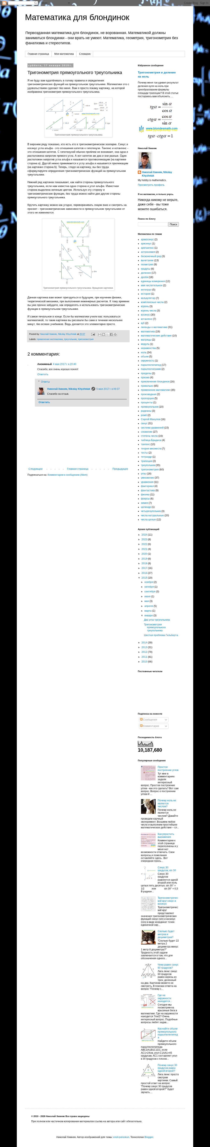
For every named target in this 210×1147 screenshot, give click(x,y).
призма (145, 377)
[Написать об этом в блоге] (104, 334)
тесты (144, 452)
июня (147, 596)
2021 (145, 549)
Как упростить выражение (166, 835)
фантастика (148, 490)
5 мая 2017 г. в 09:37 (108, 389)
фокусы (145, 498)
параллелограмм (151, 369)
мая (147, 601)
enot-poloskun (121, 1137)
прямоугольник (149, 406)
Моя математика (64, 53)
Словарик (84, 53)
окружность (147, 360)
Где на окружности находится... (165, 998)
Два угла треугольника (157, 619)
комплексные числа (152, 302)
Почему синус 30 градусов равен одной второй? (167, 1068)
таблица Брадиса (151, 440)
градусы (145, 268)
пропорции (147, 398)
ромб (144, 415)
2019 (145, 558)
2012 (145, 652)
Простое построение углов (168, 768)
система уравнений (152, 427)
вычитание (147, 260)
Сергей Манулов (150, 419)
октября (149, 586)
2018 (145, 563)
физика (145, 494)
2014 (145, 642)
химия (144, 503)
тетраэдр (146, 456)
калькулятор (148, 298)
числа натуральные (152, 515)
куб (143, 323)
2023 (145, 539)
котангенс (146, 319)
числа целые (148, 519)
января (148, 615)
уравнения (147, 482)
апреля (149, 606)
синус (144, 423)
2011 (145, 657)
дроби (144, 277)
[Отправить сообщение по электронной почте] (93, 334)
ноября (149, 582)
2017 (145, 568)
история (146, 293)
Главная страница (38, 53)
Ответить (42, 374)
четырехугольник (151, 511)
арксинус (146, 243)
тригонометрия (86, 339)
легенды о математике (154, 327)
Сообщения (150, 719)
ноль (143, 352)
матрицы (146, 339)
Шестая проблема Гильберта (161, 635)
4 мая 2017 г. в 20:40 (64, 364)
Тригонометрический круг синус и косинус (168, 900)
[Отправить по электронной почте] (100, 334)
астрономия (148, 252)
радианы (146, 410)
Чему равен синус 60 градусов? (168, 966)
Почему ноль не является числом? (167, 803)
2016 (145, 573)
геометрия (147, 264)
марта (148, 610)
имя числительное (151, 285)
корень (145, 306)
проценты (147, 402)
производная (148, 394)
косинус (145, 314)
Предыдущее (120, 468)
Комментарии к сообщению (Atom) (68, 474)
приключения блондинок (155, 381)
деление (146, 272)
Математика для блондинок (77, 17)
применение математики (50, 339)
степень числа (149, 435)
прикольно (147, 385)
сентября (150, 591)
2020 (145, 553)
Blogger (148, 1137)
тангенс (145, 444)
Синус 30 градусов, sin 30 (167, 869)
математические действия (156, 335)
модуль (145, 344)
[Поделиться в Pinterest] (115, 334)
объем (144, 356)
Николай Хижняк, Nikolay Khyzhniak (68, 389)
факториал (147, 486)
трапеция (146, 461)
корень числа (148, 310)
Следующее (36, 468)
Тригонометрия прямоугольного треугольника (155, 627)
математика (148, 331)
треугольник (70, 339)
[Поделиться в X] (107, 334)
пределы (146, 373)
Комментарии (151, 726)
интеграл (146, 289)
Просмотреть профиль (151, 185)
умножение (147, 477)
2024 (145, 534)
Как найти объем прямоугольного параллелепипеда (168, 1033)
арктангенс (147, 247)
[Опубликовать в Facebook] (111, 334)
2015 (145, 577)
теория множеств (151, 448)
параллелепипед (151, 365)
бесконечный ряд (151, 256)
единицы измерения (153, 281)
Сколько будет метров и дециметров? (166, 934)
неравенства (148, 348)
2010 (145, 661)
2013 (145, 647)
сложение (146, 431)
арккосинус (147, 239)
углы (143, 473)
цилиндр (146, 507)
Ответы (45, 381)
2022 (145, 544)
